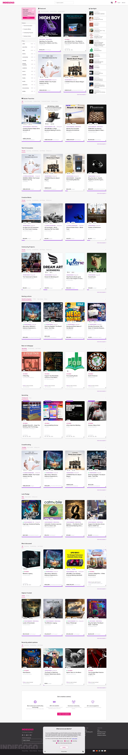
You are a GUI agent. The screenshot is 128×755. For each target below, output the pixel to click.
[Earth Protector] (96, 361)
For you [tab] (23, 150)
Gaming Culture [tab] (61, 11)
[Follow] (24, 371)
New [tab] (30, 397)
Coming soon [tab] (25, 397)
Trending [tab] (24, 447)
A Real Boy (26, 376)
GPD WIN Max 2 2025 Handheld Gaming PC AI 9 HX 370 (53, 130)
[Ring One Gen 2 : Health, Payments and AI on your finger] (96, 163)
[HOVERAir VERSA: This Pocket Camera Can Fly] (49, 65)
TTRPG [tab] (34, 299)
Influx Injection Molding (73, 425)
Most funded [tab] (30, 447)
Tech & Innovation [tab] (45, 11)
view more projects (81, 94)
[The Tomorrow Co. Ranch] (31, 262)
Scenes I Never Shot (94, 425)
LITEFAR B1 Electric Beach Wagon (74, 81)
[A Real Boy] (31, 361)
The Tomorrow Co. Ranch (30, 277)
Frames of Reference (94, 227)
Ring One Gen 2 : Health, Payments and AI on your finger (95, 179)
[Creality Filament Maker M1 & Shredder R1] (31, 114)
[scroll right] (85, 11)
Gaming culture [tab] (54, 101)
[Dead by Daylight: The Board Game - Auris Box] (53, 312)
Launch (28, 17)
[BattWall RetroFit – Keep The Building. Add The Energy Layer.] (31, 411)
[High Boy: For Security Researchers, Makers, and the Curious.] (49, 25)
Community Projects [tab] (45, 101)
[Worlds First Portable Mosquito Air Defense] (75, 114)
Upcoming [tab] (28, 150)
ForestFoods (92, 277)
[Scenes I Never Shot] (96, 411)
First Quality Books (72, 376)
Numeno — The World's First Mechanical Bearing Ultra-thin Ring (74, 525)
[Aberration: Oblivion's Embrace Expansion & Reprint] (31, 312)
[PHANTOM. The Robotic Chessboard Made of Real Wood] (96, 114)
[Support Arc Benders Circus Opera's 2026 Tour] (96, 509)
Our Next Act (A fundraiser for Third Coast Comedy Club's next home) (31, 229)
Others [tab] (45, 299)
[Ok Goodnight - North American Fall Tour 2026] (53, 213)
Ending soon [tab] (49, 150)
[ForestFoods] (96, 262)
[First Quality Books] (75, 361)
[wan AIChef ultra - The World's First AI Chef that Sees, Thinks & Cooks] (74, 25)
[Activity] (115, 2)
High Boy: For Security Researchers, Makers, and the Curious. (48, 42)
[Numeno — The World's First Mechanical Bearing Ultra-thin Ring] (75, 509)
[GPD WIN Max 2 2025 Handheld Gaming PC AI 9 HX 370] (53, 114)
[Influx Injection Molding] (75, 411)
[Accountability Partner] (53, 411)
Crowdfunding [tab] (35, 150)
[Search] (56, 2)
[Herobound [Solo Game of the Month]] (75, 312)
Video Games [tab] (40, 299)
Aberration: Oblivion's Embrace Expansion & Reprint (29, 328)
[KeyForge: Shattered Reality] (31, 509)
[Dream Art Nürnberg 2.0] (53, 262)
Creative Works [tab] (53, 11)
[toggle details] (61, 51)
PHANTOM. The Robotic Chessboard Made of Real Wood (95, 130)
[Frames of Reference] (96, 213)
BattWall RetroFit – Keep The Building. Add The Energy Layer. (31, 426)
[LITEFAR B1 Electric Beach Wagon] (74, 65)
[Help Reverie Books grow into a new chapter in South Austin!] (75, 262)
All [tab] (39, 11)
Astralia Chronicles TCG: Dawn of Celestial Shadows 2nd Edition (96, 328)
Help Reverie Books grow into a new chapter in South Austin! (74, 278)
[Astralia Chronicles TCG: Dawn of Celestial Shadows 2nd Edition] (96, 312)
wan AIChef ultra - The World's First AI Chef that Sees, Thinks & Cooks (74, 42)
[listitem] (29, 43)
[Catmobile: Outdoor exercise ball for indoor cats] (53, 509)
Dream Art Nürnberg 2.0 (51, 277)
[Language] (112, 2)
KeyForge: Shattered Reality (31, 524)
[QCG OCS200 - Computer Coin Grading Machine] (75, 163)
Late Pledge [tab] (42, 150)
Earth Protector (93, 376)
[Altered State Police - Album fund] (75, 213)
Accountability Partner (51, 425)
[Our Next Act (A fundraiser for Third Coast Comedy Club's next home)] (31, 213)
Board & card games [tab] (26, 299)
